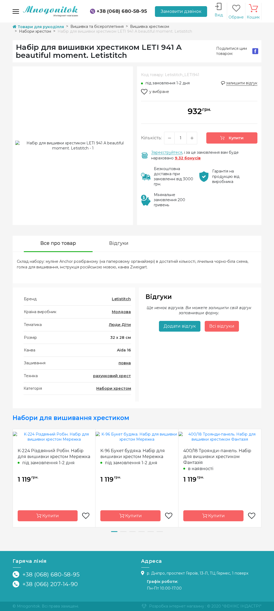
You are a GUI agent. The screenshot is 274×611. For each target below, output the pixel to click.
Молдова (121, 311)
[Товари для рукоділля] (50, 11)
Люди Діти (120, 324)
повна (125, 363)
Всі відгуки (221, 326)
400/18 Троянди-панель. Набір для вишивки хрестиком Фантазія (217, 456)
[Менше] (169, 138)
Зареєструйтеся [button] (166, 152)
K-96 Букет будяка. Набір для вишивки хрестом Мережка (132, 453)
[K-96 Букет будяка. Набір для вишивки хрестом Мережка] (137, 436)
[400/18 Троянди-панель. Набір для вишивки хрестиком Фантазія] (219, 436)
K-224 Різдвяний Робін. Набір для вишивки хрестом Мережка (54, 453)
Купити (235, 138)
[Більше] (192, 138)
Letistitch (121, 299)
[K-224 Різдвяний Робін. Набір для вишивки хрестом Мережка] (54, 436)
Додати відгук (179, 326)
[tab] (58, 244)
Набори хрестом (113, 388)
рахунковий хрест (112, 375)
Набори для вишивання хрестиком (71, 418)
